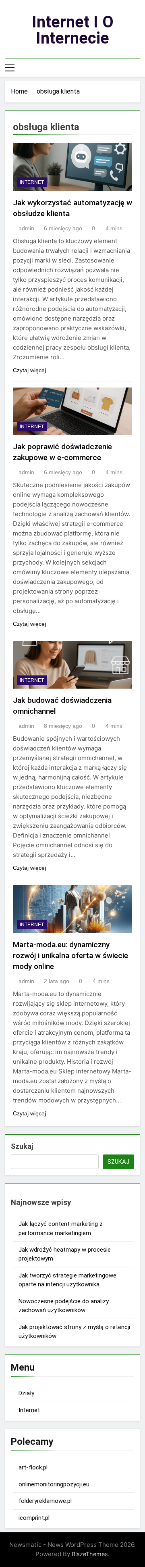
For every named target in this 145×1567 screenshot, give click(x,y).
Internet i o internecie (73, 30)
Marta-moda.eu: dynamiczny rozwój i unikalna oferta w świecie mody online (70, 955)
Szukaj (22, 1146)
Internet (32, 182)
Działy (26, 1393)
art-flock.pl (33, 1467)
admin (26, 228)
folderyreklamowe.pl (45, 1500)
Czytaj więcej (29, 370)
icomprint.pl (34, 1517)
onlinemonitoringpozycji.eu (54, 1484)
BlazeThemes (90, 1553)
